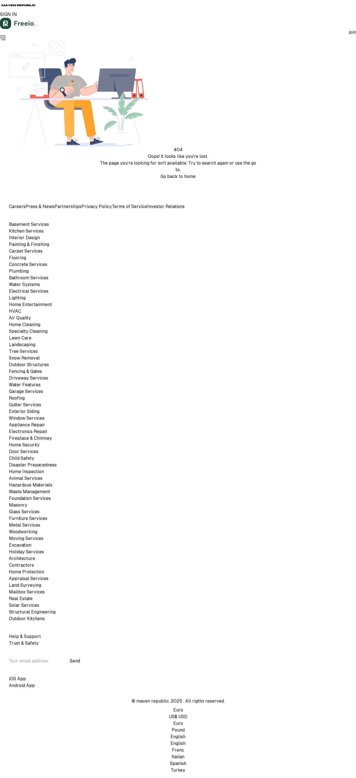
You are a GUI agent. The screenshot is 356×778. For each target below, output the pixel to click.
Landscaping (22, 344)
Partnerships (68, 206)
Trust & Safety (24, 643)
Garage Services (26, 391)
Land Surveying (25, 585)
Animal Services (26, 478)
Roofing (17, 398)
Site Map (211, 183)
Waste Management (29, 491)
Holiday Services (26, 551)
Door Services (23, 451)
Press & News (40, 206)
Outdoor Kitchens (27, 618)
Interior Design (24, 237)
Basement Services (29, 224)
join (352, 32)
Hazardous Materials (30, 485)
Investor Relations (166, 206)
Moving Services (26, 538)
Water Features (25, 384)
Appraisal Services (28, 578)
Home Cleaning (24, 324)
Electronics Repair (28, 431)
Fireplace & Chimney (30, 438)
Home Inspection (26, 471)
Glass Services (24, 511)
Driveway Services (28, 378)
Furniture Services (28, 518)
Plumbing (19, 271)
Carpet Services (26, 251)
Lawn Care (20, 338)
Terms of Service (153, 183)
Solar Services (24, 605)
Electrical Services (28, 291)
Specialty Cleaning (28, 331)
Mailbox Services (27, 591)
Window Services (26, 418)
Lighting (17, 297)
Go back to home (178, 176)
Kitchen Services (26, 231)
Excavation (20, 545)
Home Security (24, 444)
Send (75, 661)
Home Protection (26, 571)
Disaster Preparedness (33, 465)
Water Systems (24, 284)
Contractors (21, 565)
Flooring (17, 257)
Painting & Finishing (29, 244)
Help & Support (25, 636)
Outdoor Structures (29, 364)
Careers (17, 206)
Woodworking (23, 531)
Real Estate (21, 598)
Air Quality (20, 318)
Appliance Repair (27, 424)
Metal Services (24, 525)
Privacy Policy (186, 183)
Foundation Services (30, 498)
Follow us (177, 193)
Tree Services (23, 351)
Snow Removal (24, 358)
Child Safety (21, 458)
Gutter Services (25, 404)
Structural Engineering (32, 612)
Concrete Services (28, 264)
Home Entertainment (30, 304)
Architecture (22, 558)
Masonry (18, 505)
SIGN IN (8, 14)
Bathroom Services (28, 277)
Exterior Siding (24, 411)
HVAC (15, 311)
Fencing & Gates (25, 371)
